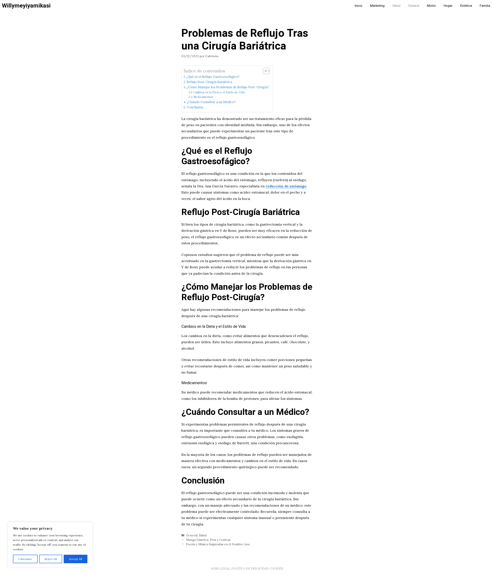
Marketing (377, 5)
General (413, 5)
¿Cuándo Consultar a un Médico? (211, 102)
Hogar (448, 5)
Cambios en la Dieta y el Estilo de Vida (219, 92)
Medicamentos (203, 97)
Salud (396, 5)
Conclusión (195, 107)
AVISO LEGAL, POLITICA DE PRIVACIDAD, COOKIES (247, 568)
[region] (50, 544)
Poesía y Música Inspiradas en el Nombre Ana (218, 544)
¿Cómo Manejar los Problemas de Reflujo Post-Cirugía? (228, 87)
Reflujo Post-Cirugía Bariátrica (209, 82)
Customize (25, 559)
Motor (431, 5)
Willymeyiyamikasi (26, 6)
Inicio (358, 5)
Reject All (51, 559)
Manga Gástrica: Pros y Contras (208, 540)
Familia (485, 5)
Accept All (75, 559)
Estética (466, 5)
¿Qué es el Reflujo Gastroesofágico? (212, 77)
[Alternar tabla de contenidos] (264, 71)
